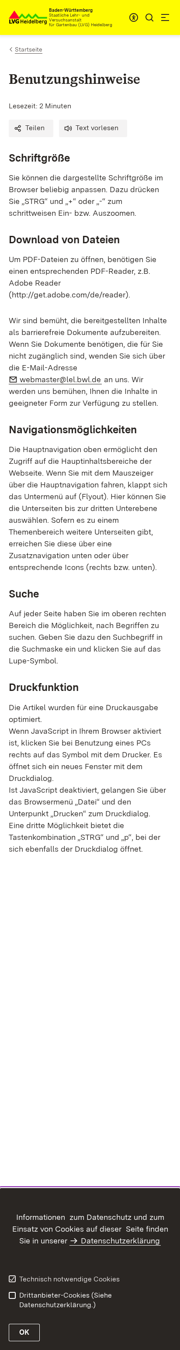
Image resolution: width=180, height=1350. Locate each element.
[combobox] (134, 17)
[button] (31, 128)
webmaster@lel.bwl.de (61, 379)
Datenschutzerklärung (120, 1240)
